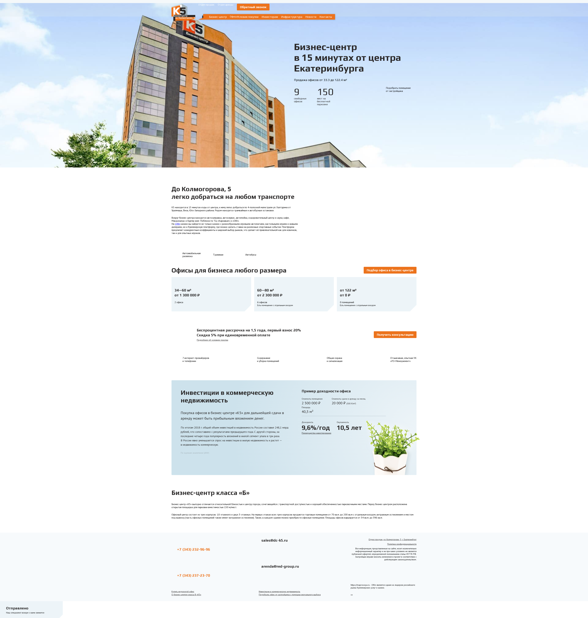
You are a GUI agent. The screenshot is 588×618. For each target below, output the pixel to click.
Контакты (325, 16)
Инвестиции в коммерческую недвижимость (279, 591)
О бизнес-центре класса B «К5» (186, 594)
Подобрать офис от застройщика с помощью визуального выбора (290, 594)
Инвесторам (270, 16)
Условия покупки (247, 16)
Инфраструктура (291, 16)
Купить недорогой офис (183, 591)
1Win (177, 223)
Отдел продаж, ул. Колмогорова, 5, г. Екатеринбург (393, 539)
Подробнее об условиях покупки (212, 340)
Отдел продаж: (206, 4)
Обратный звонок (253, 7)
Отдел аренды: (226, 4)
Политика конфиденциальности (402, 544)
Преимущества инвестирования (316, 433)
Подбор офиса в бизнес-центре (390, 270)
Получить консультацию (395, 334)
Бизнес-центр (218, 16)
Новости (310, 16)
